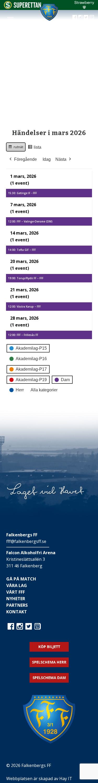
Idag (47, 159)
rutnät (15, 148)
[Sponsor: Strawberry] (84, 7)
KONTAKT (16, 612)
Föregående (25, 159)
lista (34, 148)
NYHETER (15, 598)
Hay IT (65, 778)
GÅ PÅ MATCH (21, 579)
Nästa (60, 159)
